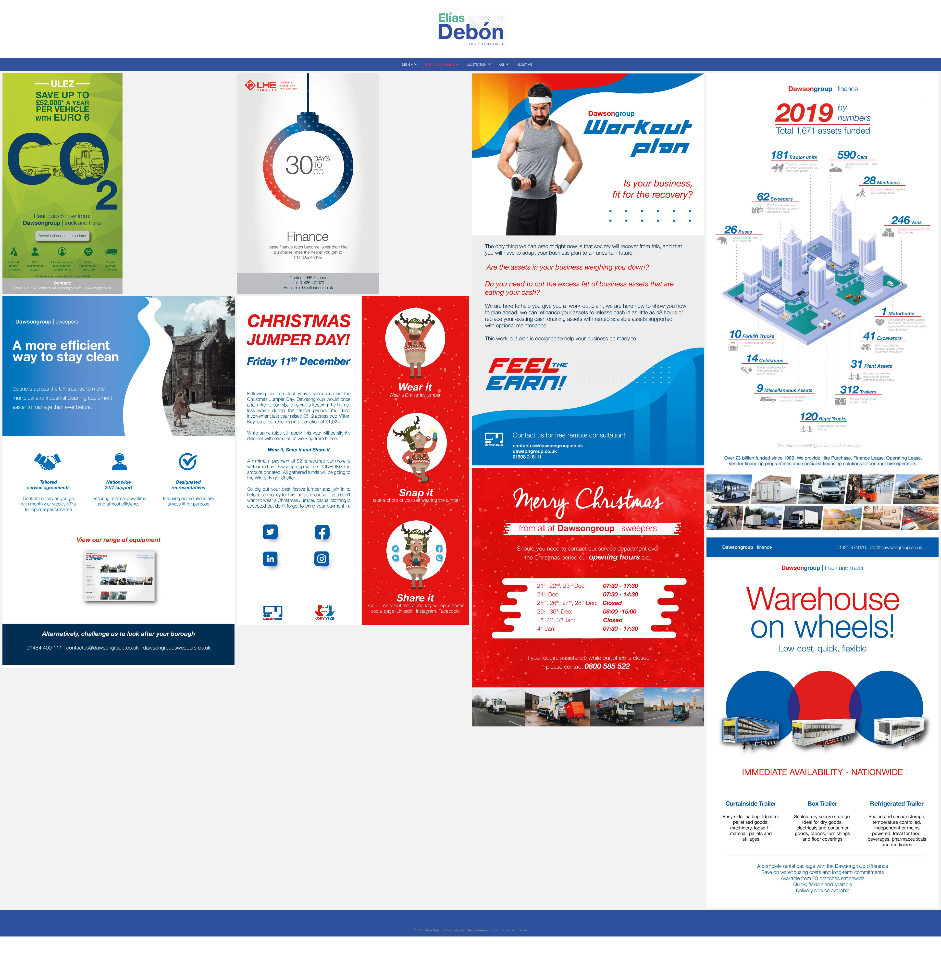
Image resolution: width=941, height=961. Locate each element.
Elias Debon (433, 930)
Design (407, 64)
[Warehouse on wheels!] (822, 734)
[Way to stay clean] (118, 482)
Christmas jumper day (261, 622)
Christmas (251, 291)
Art (501, 64)
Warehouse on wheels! (731, 905)
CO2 (11, 291)
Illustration (476, 64)
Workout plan (489, 463)
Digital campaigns (439, 64)
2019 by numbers (726, 554)
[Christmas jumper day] (353, 460)
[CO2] (118, 183)
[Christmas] (353, 183)
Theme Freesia (477, 930)
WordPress (520, 930)
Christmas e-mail (492, 724)
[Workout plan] (588, 269)
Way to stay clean (22, 665)
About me (524, 64)
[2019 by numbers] (822, 315)
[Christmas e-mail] (588, 597)
